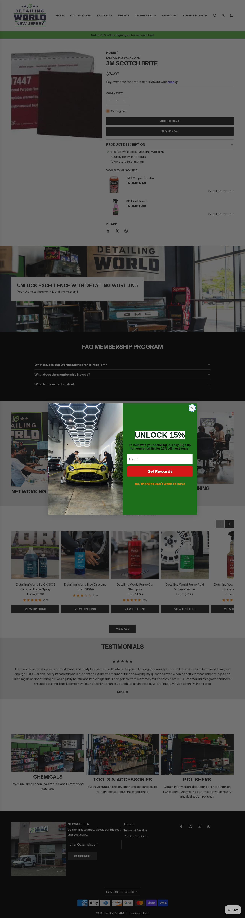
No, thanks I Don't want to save (160, 484)
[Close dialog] (192, 408)
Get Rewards (159, 471)
